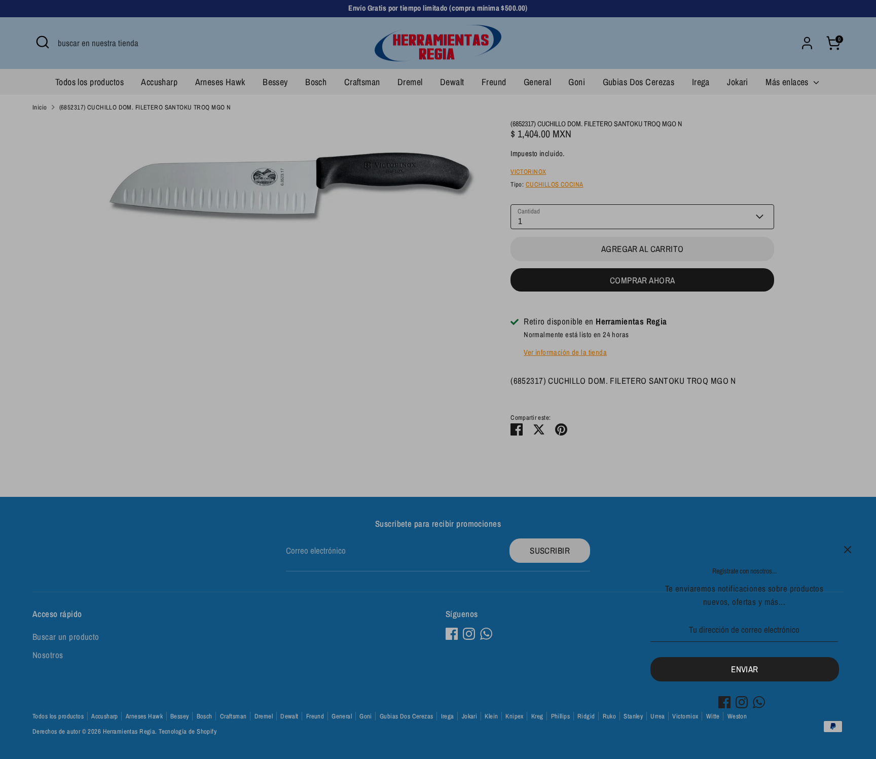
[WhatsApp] (759, 702)
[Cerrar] (847, 549)
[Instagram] (742, 702)
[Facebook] (724, 702)
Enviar (744, 669)
